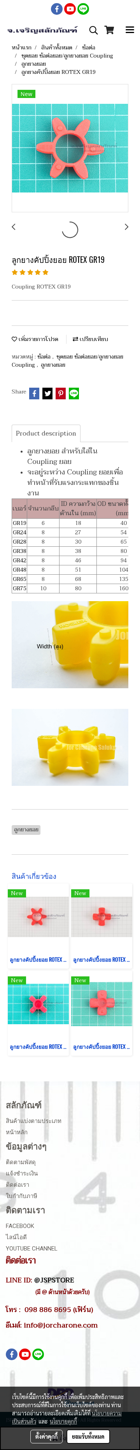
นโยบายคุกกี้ (63, 1421)
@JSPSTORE (54, 1280)
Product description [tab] (46, 433)
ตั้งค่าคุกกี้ (46, 1436)
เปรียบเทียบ (93, 339)
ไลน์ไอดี (16, 1237)
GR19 (19, 523)
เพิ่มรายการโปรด (37, 339)
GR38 (19, 551)
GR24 (19, 532)
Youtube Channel (32, 1248)
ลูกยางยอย (53, 364)
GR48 (19, 569)
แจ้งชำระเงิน (22, 1173)
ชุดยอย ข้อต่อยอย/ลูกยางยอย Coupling (67, 360)
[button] (91, 30)
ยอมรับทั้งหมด (88, 1436)
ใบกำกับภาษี (21, 1196)
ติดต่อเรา (17, 1184)
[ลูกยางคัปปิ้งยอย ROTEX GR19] (70, 148)
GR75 (19, 588)
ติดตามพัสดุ (21, 1162)
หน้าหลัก (17, 1132)
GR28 (19, 541)
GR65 (19, 579)
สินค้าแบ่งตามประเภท (33, 1121)
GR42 (19, 560)
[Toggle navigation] (129, 30)
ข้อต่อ (44, 356)
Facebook (20, 1226)
